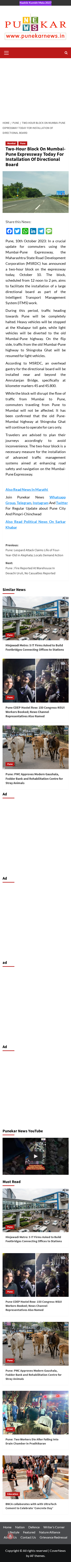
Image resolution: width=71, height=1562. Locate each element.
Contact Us (28, 1537)
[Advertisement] (35, 87)
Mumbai (11, 143)
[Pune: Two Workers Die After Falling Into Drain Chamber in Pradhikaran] (36, 1412)
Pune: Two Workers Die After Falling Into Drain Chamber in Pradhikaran (32, 1441)
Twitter (62, 503)
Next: (30, 568)
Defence (34, 1527)
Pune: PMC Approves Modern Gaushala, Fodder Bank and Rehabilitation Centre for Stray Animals (34, 778)
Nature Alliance (49, 1532)
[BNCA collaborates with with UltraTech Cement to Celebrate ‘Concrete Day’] (36, 1477)
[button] (6, 52)
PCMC (10, 1429)
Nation (20, 1527)
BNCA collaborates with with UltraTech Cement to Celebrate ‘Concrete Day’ (31, 1506)
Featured (29, 1532)
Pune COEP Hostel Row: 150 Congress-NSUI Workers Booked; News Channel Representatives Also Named (35, 712)
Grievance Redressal (53, 1537)
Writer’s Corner (54, 1527)
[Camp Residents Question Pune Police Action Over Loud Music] (36, 1156)
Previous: (34, 550)
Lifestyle (13, 1532)
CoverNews (58, 1550)
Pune (22, 143)
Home (7, 1527)
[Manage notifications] (10, 1536)
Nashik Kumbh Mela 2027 (35, 2)
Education (12, 1494)
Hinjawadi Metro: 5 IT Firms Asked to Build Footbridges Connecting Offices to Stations (35, 647)
